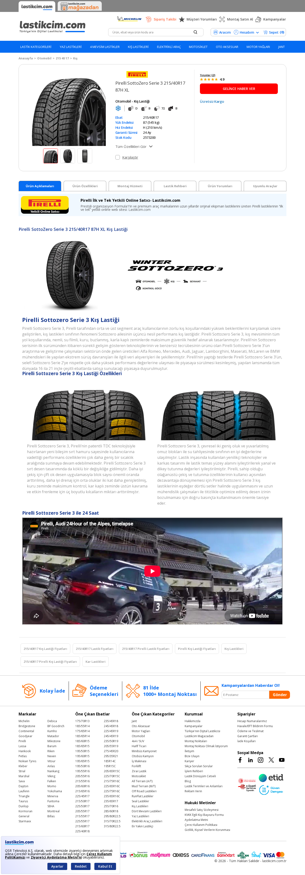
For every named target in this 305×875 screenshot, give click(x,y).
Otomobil (44, 58)
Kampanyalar (274, 19)
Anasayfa (26, 58)
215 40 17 (62, 58)
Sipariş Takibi (165, 19)
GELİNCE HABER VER (239, 88)
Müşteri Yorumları (202, 19)
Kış (75, 58)
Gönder (280, 694)
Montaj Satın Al (240, 19)
